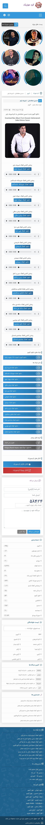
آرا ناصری (16, 639)
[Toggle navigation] (40, 15)
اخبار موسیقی (36, 551)
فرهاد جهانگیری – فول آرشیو (34, 797)
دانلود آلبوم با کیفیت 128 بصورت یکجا (15, 357)
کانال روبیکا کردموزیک (21, 470)
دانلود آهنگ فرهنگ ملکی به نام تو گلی (29, 711)
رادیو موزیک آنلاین (34, 581)
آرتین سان (16, 654)
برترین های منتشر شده (35, 770)
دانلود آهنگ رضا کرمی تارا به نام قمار (23, 679)
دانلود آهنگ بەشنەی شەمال (22, 339)
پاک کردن (22, 532)
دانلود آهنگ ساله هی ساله (22, 308)
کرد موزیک (36, 93)
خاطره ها (37, 571)
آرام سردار (16, 644)
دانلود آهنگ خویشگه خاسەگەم (22, 184)
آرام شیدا (37, 649)
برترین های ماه (35, 556)
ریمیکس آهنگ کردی (34, 586)
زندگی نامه (36, 591)
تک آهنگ (37, 566)
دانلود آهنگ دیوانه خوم (22, 200)
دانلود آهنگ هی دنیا (22, 231)
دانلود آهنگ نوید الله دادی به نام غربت (30, 759)
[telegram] (4, 15)
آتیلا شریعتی (36, 639)
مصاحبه (37, 611)
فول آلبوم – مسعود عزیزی (34, 813)
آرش (38, 659)
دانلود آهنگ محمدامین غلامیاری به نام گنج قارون (27, 716)
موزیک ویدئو (36, 616)
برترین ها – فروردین (36, 776)
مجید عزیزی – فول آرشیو (35, 800)
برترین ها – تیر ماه (36, 773)
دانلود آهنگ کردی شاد (33, 576)
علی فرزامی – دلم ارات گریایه (25, 671)
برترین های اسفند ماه (36, 779)
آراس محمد (36, 644)
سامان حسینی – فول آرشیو (34, 794)
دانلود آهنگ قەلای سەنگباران (22, 293)
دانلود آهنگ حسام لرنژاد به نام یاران (30, 701)
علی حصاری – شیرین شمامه (27, 688)
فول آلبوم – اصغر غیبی (35, 810)
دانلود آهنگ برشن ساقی (23, 215)
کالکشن (37, 601)
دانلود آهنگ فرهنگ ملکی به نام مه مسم (30, 752)
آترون (17, 634)
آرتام (17, 649)
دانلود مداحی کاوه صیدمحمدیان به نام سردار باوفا (19, 683)
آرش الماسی (15, 659)
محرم (38, 606)
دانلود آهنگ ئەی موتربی (22, 324)
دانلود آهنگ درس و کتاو (22, 277)
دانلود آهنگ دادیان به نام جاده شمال (30, 721)
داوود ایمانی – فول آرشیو (35, 790)
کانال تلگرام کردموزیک (21, 464)
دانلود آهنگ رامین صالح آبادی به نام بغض (28, 706)
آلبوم (38, 546)
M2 (40, 634)
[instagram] (8, 15)
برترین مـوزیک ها (7, 24)
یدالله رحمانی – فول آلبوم (34, 807)
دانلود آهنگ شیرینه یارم (23, 169)
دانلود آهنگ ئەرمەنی (22, 246)
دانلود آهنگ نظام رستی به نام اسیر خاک (30, 755)
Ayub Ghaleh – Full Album (34, 804)
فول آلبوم (37, 596)
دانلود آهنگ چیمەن (22, 262)
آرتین (38, 654)
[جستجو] (5, 6)
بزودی (38, 561)
